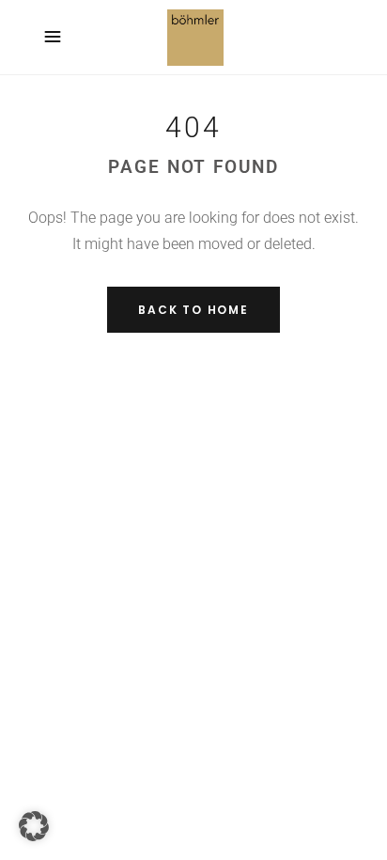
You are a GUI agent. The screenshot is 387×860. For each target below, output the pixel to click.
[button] (34, 826)
